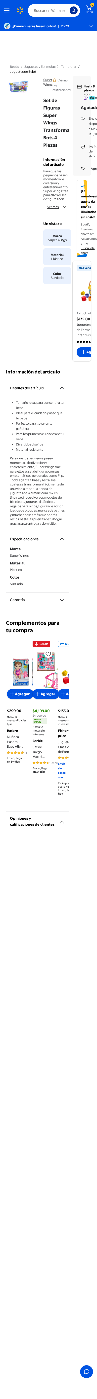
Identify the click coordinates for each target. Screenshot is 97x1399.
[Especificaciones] (62, 539)
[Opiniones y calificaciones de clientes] (62, 820)
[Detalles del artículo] (62, 388)
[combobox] (54, 10)
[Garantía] (62, 600)
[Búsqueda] (74, 10)
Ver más (53, 207)
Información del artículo (33, 372)
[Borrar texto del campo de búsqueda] (67, 10)
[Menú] (8, 10)
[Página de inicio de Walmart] (20, 10)
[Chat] (86, 1371)
